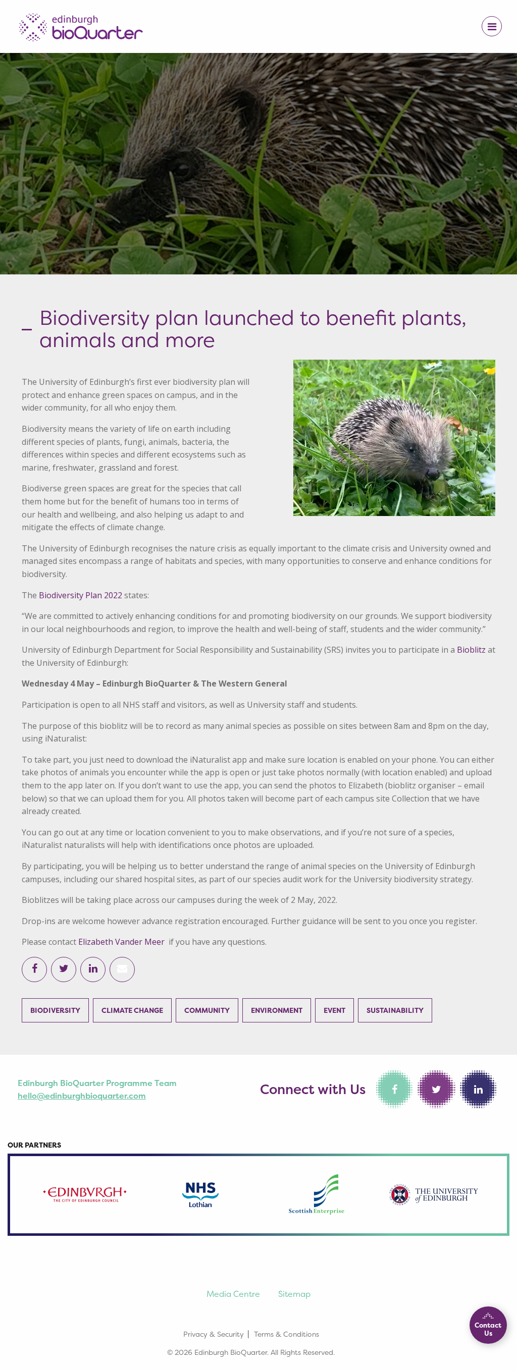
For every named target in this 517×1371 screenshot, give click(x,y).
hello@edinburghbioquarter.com (82, 1095)
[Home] (80, 24)
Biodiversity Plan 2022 (80, 595)
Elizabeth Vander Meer (121, 941)
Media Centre (233, 1293)
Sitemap (294, 1293)
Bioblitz (471, 649)
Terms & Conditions (286, 1334)
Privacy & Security (213, 1334)
